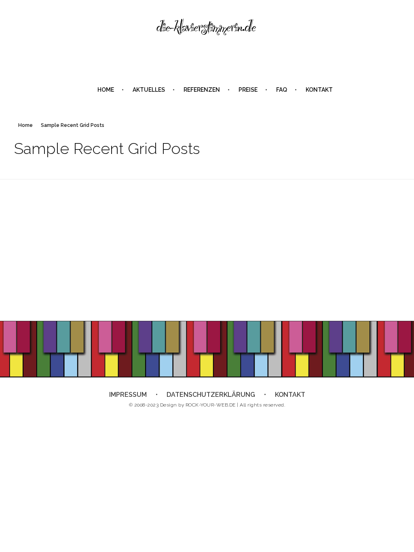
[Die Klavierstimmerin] (207, 27)
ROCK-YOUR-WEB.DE (211, 405)
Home (25, 125)
